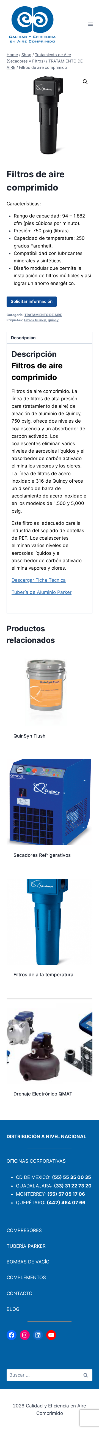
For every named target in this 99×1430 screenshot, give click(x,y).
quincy (53, 320)
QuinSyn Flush (29, 736)
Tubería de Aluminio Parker (42, 592)
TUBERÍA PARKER (26, 1246)
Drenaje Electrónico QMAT (42, 1094)
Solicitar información (32, 301)
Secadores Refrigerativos (42, 855)
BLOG (13, 1309)
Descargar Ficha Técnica (39, 580)
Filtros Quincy (35, 320)
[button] (85, 82)
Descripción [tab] (23, 337)
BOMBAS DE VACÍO (28, 1262)
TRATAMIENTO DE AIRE (43, 315)
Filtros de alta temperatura (43, 974)
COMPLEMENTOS (26, 1277)
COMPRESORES (24, 1230)
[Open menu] (90, 24)
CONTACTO (19, 1293)
